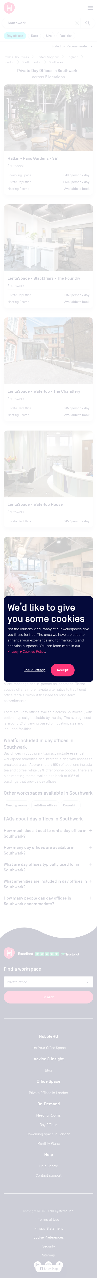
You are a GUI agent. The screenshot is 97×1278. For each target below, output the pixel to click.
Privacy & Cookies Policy (26, 651)
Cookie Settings (34, 670)
